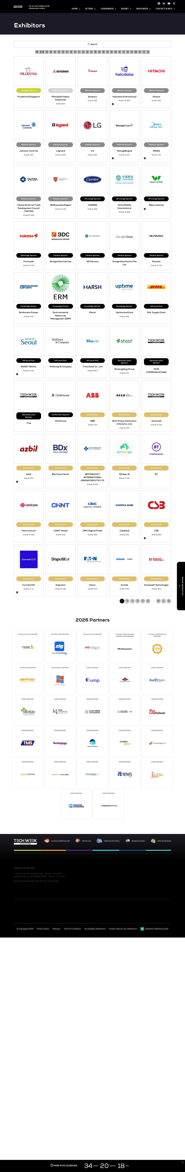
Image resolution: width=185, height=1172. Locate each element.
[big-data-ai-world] (127, 841)
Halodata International (124, 96)
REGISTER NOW (99, 872)
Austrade (156, 421)
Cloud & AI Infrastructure (60, 841)
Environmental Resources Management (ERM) (60, 315)
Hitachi (156, 96)
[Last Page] (168, 601)
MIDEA (156, 151)
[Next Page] (163, 601)
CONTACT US (98, 868)
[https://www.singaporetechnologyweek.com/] (25, 844)
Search (94, 44)
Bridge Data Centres (60, 261)
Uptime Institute (124, 312)
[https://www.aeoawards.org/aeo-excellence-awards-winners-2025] (17, 914)
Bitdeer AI (124, 474)
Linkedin (164, 3)
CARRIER (92, 205)
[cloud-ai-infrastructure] (47, 841)
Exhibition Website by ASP (156, 929)
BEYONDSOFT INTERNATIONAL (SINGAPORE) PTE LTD (92, 477)
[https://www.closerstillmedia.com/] (163, 918)
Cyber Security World (111, 841)
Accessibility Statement (95, 929)
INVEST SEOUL (29, 366)
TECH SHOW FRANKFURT (156, 877)
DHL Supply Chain (156, 312)
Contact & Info (164, 9)
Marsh (92, 312)
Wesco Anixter (156, 205)
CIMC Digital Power (92, 530)
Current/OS (28, 585)
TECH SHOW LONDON (154, 881)
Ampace (92, 96)
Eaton (92, 585)
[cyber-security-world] (99, 841)
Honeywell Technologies (156, 585)
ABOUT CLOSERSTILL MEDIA (105, 881)
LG (92, 151)
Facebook (159, 3)
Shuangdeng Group (124, 369)
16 (158, 601)
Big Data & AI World (138, 841)
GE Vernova (92, 261)
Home (75, 9)
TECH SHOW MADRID (154, 886)
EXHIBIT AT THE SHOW (102, 877)
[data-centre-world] (153, 841)
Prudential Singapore (28, 96)
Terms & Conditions (72, 929)
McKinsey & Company (61, 366)
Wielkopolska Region (60, 205)
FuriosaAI (29, 261)
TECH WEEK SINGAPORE (155, 868)
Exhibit (125, 9)
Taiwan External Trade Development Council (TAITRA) (28, 208)
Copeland (124, 530)
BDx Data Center (60, 474)
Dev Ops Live (86, 841)
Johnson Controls (28, 151)
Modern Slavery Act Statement (123, 929)
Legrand (60, 151)
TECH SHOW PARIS (153, 891)
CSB (156, 530)
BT (156, 474)
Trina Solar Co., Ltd (92, 366)
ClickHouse (60, 421)
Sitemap (56, 929)
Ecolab (124, 585)
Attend (89, 9)
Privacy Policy (43, 929)
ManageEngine (124, 151)
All (37, 52)
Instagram (174, 3)
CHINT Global (60, 530)
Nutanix (156, 261)
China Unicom (29, 530)
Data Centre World (164, 841)
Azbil (28, 474)
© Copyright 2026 (25, 929)
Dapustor (61, 585)
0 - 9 (42, 52)
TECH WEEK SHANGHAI (155, 872)
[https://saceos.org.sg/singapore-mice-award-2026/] (23, 914)
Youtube (169, 3)
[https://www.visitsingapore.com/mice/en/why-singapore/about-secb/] (122, 922)
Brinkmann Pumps (28, 312)
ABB (92, 421)
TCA (28, 423)
